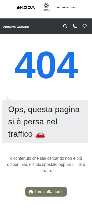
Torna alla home (48, 191)
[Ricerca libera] (65, 26)
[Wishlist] (84, 26)
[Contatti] (75, 26)
